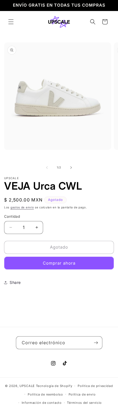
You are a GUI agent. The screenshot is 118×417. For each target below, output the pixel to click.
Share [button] (15, 282)
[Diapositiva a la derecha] (71, 168)
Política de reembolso (45, 394)
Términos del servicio (84, 403)
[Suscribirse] (96, 342)
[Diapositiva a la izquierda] (47, 168)
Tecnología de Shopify (54, 386)
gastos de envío (22, 207)
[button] (11, 22)
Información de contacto (42, 403)
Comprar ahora (59, 263)
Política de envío (82, 394)
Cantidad (12, 216)
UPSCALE (27, 386)
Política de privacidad (95, 386)
